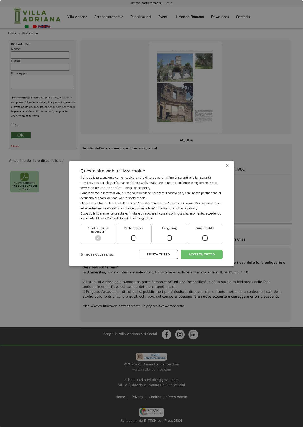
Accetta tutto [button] (202, 254)
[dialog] (151, 213)
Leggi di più (145, 218)
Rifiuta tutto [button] (158, 254)
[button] (97, 254)
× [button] (227, 165)
